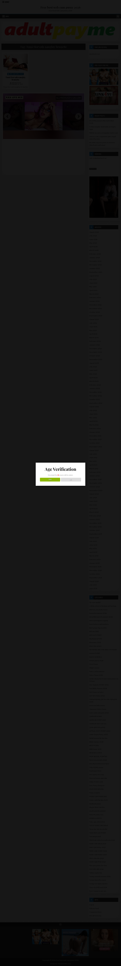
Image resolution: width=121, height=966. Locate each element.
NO (71, 479)
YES (50, 479)
